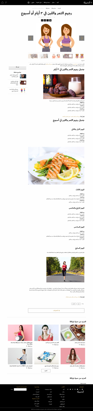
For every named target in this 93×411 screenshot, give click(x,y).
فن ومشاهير (62, 401)
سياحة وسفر (49, 394)
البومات (50, 404)
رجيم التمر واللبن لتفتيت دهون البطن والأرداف (71, 116)
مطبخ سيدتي (36, 403)
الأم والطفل (62, 404)
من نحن (37, 389)
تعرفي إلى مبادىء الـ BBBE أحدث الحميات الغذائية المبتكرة (21, 366)
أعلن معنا (37, 397)
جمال (53, 2)
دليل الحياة (39, 2)
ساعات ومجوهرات (48, 389)
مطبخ (33, 2)
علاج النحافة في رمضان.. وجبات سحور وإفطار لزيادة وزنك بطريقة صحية (21, 343)
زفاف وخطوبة (62, 406)
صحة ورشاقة (47, 2)
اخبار (51, 392)
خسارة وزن (75, 64)
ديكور (51, 399)
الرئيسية (59, 8)
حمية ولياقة (48, 8)
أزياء (58, 2)
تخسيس (73, 303)
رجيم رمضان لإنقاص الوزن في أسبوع (52, 366)
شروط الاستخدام (36, 394)
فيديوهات (50, 401)
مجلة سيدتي (37, 401)
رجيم (79, 303)
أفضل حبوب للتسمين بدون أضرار (52, 342)
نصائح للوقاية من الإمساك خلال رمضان (77, 366)
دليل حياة (63, 397)
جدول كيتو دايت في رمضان (80, 342)
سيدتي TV (37, 406)
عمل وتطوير (49, 397)
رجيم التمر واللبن (49, 64)
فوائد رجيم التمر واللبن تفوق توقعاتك (73, 297)
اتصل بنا (37, 392)
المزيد (45, 371)
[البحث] (5, 2)
